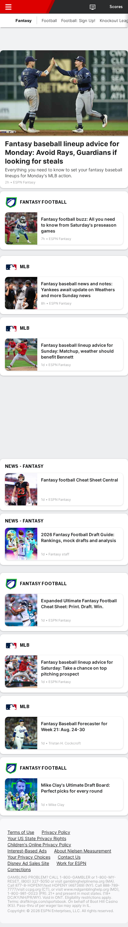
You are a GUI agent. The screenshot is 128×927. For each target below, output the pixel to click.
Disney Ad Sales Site (28, 863)
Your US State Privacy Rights (36, 838)
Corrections (19, 869)
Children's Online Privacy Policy (39, 844)
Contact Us (69, 857)
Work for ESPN (71, 863)
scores (116, 7)
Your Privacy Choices (28, 857)
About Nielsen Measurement (82, 850)
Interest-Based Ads (27, 850)
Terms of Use (20, 832)
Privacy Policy (56, 832)
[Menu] (8, 7)
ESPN (33, 7)
